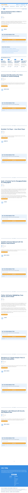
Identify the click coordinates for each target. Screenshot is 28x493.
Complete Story (4, 198)
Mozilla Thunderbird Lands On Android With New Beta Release (17, 62)
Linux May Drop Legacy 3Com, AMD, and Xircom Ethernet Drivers (10, 51)
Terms (23, 41)
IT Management (7, 6)
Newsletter (23, 4)
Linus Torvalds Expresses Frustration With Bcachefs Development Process (10, 62)
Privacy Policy (3, 110)
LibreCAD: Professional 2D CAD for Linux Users (7, 52)
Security (21, 6)
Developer (17, 6)
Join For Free (14, 39)
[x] (19, 4)
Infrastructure (12, 6)
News (2, 6)
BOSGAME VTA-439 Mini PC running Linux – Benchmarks (9, 48)
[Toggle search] (26, 4)
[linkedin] (18, 4)
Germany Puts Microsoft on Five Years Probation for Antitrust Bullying (4, 62)
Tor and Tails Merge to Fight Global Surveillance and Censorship (24, 62)
